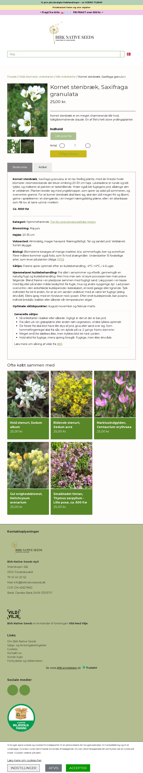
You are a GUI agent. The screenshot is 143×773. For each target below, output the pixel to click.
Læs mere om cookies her (24, 760)
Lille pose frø (63, 136)
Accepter (78, 768)
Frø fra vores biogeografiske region (73, 222)
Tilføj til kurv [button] (68, 154)
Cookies (12, 649)
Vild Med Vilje (78, 623)
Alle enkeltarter (66, 76)
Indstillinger (23, 768)
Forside (12, 76)
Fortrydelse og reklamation (24, 661)
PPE (60, 259)
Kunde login (15, 657)
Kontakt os (14, 653)
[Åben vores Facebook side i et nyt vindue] (12, 690)
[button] (62, 145)
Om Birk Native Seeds (21, 641)
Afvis (53, 768)
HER (59, 344)
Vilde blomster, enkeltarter (36, 76)
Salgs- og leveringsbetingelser (27, 645)
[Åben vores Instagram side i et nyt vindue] (24, 690)
